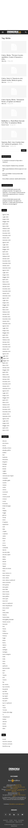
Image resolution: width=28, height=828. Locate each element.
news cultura (5, 578)
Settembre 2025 (6, 240)
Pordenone (5, 633)
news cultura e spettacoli (8, 580)
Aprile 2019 (5, 400)
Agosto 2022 (5, 326)
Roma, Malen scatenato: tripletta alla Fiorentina (14, 178)
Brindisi (4, 469)
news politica (5, 596)
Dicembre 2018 (6, 409)
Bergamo (4, 462)
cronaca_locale (6, 496)
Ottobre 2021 (5, 349)
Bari (3, 455)
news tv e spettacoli (7, 603)
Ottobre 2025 (5, 238)
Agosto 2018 (5, 418)
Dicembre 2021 (6, 344)
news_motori (5, 608)
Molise (4, 559)
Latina (4, 536)
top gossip (5, 689)
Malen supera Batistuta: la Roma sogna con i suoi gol (14, 169)
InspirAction (5, 524)
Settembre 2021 (6, 351)
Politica (4, 631)
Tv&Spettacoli (6, 717)
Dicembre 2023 (6, 289)
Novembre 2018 (6, 411)
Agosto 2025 (5, 242)
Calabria (4, 473)
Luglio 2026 (5, 217)
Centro (4, 487)
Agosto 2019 (5, 391)
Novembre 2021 (6, 346)
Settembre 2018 (6, 416)
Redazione (5, 820)
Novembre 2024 (6, 263)
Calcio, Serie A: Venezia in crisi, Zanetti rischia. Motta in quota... (12, 79)
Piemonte (4, 624)
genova (4, 515)
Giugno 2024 (5, 275)
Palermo (4, 615)
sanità (4, 647)
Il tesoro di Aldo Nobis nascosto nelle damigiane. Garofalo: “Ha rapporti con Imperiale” (11, 191)
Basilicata (4, 457)
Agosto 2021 (5, 353)
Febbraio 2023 (6, 312)
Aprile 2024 (5, 279)
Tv (3, 714)
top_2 (3, 705)
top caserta (5, 684)
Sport (3, 670)
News (3, 571)
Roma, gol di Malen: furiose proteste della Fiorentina (12, 174)
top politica (5, 698)
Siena (3, 661)
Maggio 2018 (5, 425)
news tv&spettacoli (7, 605)
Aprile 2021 (5, 363)
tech (3, 677)
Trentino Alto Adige (7, 712)
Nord (3, 610)
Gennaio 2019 (5, 407)
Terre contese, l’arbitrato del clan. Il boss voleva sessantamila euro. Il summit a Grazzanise (13, 194)
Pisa (3, 626)
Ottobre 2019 (5, 386)
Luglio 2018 (5, 421)
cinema (4, 489)
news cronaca (5, 575)
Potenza (4, 635)
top (3, 682)
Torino (4, 707)
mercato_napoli (6, 554)
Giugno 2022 (5, 330)
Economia (5, 503)
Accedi (4, 739)
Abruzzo (4, 441)
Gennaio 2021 (5, 367)
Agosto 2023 (5, 298)
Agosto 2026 (5, 214)
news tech (5, 601)
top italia (4, 691)
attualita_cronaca (6, 448)
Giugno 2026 (5, 219)
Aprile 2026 (5, 224)
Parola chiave (5, 617)
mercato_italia (6, 552)
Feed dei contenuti (7, 741)
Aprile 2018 (5, 428)
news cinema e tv (6, 573)
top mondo (5, 693)
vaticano (4, 721)
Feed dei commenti (7, 744)
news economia (6, 582)
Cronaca (4, 494)
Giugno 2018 (5, 423)
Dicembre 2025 (6, 233)
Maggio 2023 (5, 305)
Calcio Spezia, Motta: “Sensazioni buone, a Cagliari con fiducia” (13, 100)
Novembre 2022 (6, 319)
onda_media (5, 612)
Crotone (4, 499)
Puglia (4, 638)
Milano (4, 557)
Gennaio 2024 (5, 286)
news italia (5, 589)
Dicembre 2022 (6, 316)
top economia (6, 686)
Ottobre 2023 (5, 293)
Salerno (4, 645)
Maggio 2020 (5, 370)
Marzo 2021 (5, 365)
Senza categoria (6, 654)
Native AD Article (6, 568)
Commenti (5, 492)
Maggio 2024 (5, 277)
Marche (4, 550)
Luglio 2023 (5, 300)
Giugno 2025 (5, 247)
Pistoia (4, 629)
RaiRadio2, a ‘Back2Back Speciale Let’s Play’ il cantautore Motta (13, 122)
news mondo (5, 591)
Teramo (4, 680)
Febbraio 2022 (6, 340)
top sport (4, 700)
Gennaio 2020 (5, 379)
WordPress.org (6, 746)
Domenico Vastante (5, 124)
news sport (5, 598)
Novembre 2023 (6, 291)
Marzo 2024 (5, 282)
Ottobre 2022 (5, 321)
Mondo (4, 561)
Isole (3, 526)
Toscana (4, 710)
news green (5, 587)
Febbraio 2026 (6, 228)
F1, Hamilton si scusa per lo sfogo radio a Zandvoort (12, 161)
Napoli (4, 566)
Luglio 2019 (5, 393)
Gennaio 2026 (5, 231)
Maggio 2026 (5, 221)
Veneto (4, 724)
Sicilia (3, 656)
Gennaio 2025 (5, 258)
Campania (5, 478)
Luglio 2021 (5, 356)
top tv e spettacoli (7, 703)
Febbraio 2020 (6, 377)
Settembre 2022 (6, 323)
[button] (2, 32)
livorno (4, 545)
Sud (3, 673)
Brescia (4, 466)
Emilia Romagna (6, 506)
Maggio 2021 (5, 360)
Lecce (3, 543)
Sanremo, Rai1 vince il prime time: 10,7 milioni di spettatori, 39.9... (13, 143)
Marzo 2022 (5, 337)
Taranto (4, 675)
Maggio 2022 (5, 333)
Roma (4, 642)
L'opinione (5, 533)
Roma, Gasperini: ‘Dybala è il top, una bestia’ (13, 165)
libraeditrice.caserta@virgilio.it (16, 804)
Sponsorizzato (6, 668)
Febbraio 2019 (6, 404)
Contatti (11, 820)
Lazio (3, 540)
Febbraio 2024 (6, 284)
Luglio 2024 (5, 272)
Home (3, 36)
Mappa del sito (19, 822)
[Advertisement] (14, 15)
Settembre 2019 (6, 388)
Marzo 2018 (5, 430)
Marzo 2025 (5, 254)
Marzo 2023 (5, 309)
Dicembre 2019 (6, 381)
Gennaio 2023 (5, 314)
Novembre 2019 (6, 384)
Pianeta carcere (6, 622)
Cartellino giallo (6, 480)
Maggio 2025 (5, 249)
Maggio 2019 (5, 398)
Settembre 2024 (6, 268)
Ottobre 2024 (5, 265)
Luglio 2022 (5, 328)
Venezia (4, 726)
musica (4, 564)
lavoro (4, 538)
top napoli (5, 696)
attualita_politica (6, 450)
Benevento (5, 459)
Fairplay (4, 510)
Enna (3, 508)
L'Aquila (4, 531)
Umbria (4, 719)
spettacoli (4, 666)
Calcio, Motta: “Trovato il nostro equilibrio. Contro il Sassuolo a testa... (12, 57)
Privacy (15, 820)
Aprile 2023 (5, 307)
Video (3, 728)
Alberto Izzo (4, 61)
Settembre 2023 (6, 295)
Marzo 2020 (5, 374)
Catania (4, 485)
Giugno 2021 (5, 358)
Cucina (4, 501)
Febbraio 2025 (6, 256)
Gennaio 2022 (5, 342)
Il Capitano (5, 522)
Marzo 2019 (5, 402)
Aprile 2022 (5, 335)
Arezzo (4, 445)
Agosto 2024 (5, 270)
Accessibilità (21, 820)
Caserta (4, 482)
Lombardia (5, 547)
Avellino (4, 452)
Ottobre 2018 (5, 414)
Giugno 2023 (5, 302)
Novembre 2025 (6, 235)
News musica (5, 594)
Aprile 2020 (5, 372)
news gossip (5, 584)
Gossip (4, 517)
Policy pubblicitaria (10, 822)
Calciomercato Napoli (7, 475)
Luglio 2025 (5, 244)
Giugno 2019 (5, 395)
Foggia (4, 513)
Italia (3, 529)
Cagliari (4, 471)
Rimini (4, 640)
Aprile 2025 (5, 251)
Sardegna (4, 649)
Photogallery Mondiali (7, 619)
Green (4, 520)
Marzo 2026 (5, 226)
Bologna (4, 464)
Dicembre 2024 (6, 261)
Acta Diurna (5, 443)
